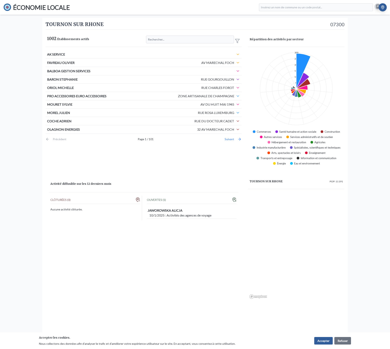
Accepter (323, 340)
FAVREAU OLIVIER (61, 63)
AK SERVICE (56, 54)
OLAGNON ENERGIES (63, 129)
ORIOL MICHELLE (60, 88)
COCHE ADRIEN (59, 121)
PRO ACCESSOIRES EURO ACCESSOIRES (76, 96)
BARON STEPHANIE (62, 79)
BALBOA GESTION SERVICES (68, 71)
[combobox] (316, 7)
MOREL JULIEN (58, 113)
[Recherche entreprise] (378, 6)
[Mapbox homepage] (258, 296)
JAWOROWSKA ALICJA (165, 210)
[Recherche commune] (383, 7)
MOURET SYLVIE (59, 104)
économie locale (41, 7)
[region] (296, 246)
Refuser (343, 340)
